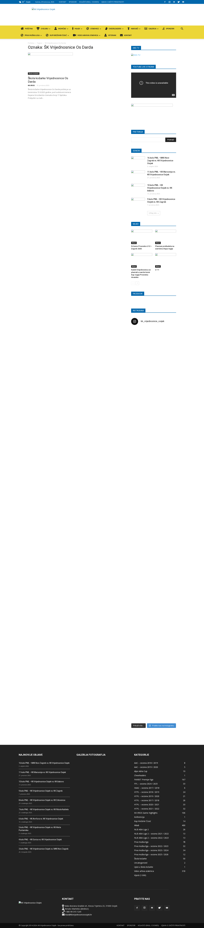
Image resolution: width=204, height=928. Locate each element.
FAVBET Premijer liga (143, 779)
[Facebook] (165, 2)
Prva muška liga (141, 842)
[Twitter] (179, 2)
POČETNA (29, 29)
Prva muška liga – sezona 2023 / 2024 (151, 850)
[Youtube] (183, 2)
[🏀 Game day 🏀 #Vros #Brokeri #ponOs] (169, 334)
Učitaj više (153, 213)
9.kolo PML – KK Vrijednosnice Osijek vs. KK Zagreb (41, 791)
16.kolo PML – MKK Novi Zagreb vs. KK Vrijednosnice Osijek (160, 160)
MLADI (77, 29)
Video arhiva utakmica (144, 871)
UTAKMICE (94, 29)
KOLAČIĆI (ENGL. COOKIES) (89, 2)
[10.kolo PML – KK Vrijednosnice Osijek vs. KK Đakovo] (138, 188)
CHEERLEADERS (115, 29)
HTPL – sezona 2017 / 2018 (146, 800)
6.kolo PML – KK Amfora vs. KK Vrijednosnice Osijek (41, 819)
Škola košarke (34, 73)
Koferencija (139, 817)
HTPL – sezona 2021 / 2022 (146, 808)
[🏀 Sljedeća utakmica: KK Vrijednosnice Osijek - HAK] (138, 445)
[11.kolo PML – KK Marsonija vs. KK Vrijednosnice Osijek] (138, 175)
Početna (31, 43)
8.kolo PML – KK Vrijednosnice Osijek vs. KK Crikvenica (42, 800)
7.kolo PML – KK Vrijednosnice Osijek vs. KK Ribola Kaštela (44, 809)
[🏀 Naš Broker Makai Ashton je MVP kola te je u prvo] (138, 579)
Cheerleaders (140, 775)
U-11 (157, 270)
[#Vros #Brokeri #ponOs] (153, 432)
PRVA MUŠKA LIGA (32, 35)
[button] (182, 29)
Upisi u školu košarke (143, 867)
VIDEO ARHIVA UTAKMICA (87, 35)
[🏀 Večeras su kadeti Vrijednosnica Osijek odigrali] (169, 608)
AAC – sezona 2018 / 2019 (146, 763)
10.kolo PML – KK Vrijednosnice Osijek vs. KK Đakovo (159, 188)
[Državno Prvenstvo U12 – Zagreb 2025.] (141, 237)
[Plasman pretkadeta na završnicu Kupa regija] (165, 237)
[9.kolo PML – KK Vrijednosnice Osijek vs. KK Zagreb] (138, 202)
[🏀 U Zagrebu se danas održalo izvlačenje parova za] (169, 480)
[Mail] (174, 2)
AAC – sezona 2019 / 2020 (146, 767)
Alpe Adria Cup (140, 771)
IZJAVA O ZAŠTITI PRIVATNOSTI (112, 2)
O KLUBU (44, 29)
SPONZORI (73, 2)
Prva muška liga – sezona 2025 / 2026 (151, 854)
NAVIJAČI (134, 29)
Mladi (134, 243)
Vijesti (136, 875)
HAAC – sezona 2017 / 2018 (146, 788)
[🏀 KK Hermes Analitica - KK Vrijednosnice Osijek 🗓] (153, 702)
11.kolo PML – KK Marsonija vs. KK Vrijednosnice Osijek (42, 772)
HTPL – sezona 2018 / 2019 (146, 792)
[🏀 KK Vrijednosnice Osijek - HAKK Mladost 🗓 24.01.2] (153, 344)
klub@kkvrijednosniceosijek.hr (78, 914)
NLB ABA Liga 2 (141, 829)
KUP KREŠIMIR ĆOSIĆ (58, 35)
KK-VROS (31, 85)
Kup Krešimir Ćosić (142, 821)
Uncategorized (140, 862)
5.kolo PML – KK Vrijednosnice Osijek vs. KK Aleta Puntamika (40, 828)
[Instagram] (169, 2)
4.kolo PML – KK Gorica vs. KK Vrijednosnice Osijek (40, 839)
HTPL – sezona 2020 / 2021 (146, 804)
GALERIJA (152, 29)
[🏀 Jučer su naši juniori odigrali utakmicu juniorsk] (138, 377)
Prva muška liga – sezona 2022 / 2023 (151, 846)
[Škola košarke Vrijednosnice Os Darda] (50, 64)
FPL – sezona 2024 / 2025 (146, 783)
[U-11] (165, 260)
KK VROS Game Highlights (146, 813)
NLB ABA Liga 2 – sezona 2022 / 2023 (151, 837)
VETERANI (112, 35)
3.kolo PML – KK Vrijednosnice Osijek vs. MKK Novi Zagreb (43, 849)
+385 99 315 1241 (73, 911)
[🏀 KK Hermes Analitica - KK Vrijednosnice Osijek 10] (138, 697)
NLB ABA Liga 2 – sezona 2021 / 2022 (151, 833)
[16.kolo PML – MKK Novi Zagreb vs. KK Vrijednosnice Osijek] (138, 161)
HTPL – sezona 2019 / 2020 (146, 796)
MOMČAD (62, 29)
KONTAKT (62, 2)
